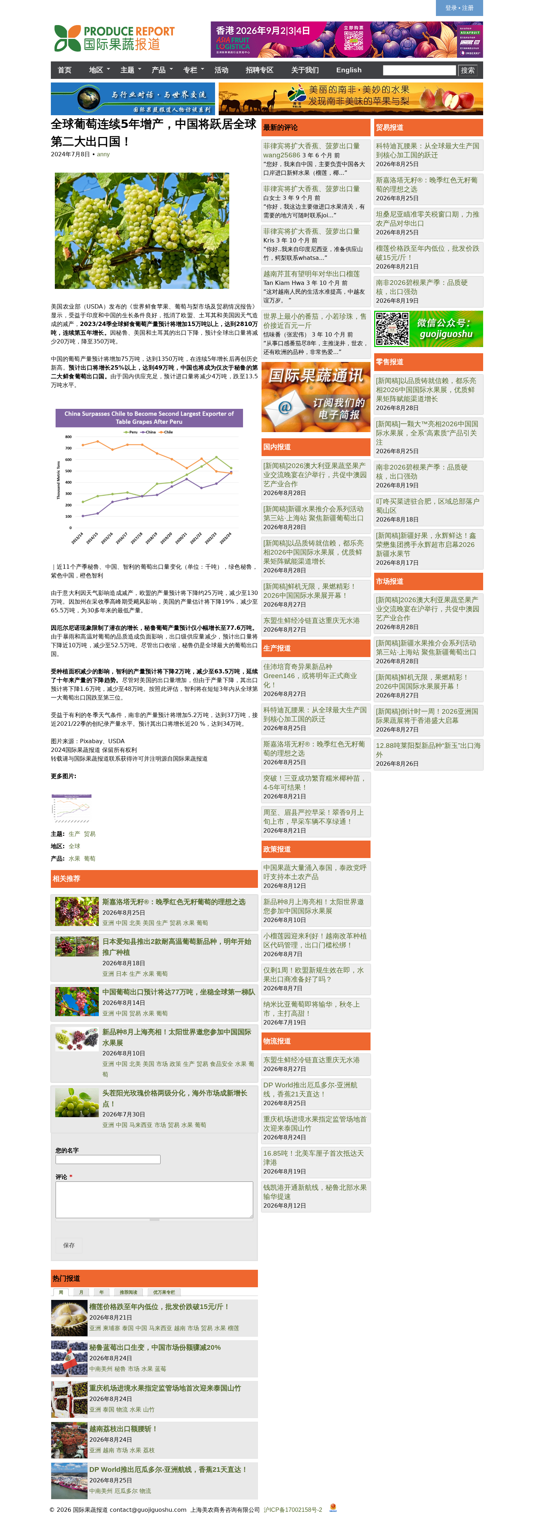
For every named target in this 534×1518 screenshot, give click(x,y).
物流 (122, 1409)
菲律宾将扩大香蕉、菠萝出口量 (311, 146)
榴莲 (233, 1328)
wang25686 (281, 155)
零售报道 (390, 362)
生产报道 (277, 648)
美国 (148, 923)
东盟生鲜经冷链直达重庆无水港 (311, 620)
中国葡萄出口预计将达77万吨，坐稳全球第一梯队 (178, 992)
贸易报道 (390, 127)
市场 (162, 1064)
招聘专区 (260, 70)
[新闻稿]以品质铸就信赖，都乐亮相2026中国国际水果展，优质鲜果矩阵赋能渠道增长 (313, 552)
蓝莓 (160, 1369)
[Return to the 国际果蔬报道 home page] (119, 54)
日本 (122, 974)
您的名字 (67, 1150)
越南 (180, 1328)
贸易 (90, 834)
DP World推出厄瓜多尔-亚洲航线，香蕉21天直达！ (168, 1469)
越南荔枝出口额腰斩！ (123, 1429)
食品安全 (221, 1064)
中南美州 (101, 1369)
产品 (155, 70)
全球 (74, 846)
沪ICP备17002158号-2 (293, 1510)
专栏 (187, 70)
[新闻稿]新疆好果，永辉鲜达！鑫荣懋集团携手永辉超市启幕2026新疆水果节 (426, 544)
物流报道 (277, 1041)
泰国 (128, 1328)
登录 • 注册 (459, 8)
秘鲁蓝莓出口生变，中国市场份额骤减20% (155, 1347)
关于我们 (305, 70)
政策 (175, 1064)
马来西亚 (141, 1125)
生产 (74, 834)
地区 (92, 70)
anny (103, 154)
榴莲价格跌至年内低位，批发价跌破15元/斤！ (159, 1306)
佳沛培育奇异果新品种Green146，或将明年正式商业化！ (310, 676)
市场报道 (390, 581)
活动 (221, 70)
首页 (65, 70)
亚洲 (108, 923)
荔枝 (149, 1450)
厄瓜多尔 (126, 1491)
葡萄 (90, 858)
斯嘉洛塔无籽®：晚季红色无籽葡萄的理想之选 (174, 902)
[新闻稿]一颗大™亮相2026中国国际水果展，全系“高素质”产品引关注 (427, 433)
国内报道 (277, 447)
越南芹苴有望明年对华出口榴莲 (311, 274)
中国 (122, 923)
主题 (124, 70)
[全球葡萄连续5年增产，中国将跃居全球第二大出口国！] (140, 289)
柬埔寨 (111, 1328)
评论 (64, 1176)
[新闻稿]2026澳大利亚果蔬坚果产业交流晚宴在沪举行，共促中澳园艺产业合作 (315, 475)
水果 (74, 858)
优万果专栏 (164, 1292)
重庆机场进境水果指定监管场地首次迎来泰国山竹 (165, 1388)
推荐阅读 (128, 1292)
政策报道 (277, 849)
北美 (135, 923)
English (349, 70)
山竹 (149, 1409)
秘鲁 (120, 1369)
